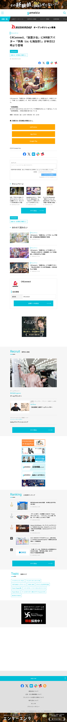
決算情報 (56, 19)
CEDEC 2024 (31, 584)
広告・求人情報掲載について (34, 694)
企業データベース (17, 19)
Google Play (33, 141)
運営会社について (33, 691)
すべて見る (33, 211)
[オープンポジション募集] (33, 27)
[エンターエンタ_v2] (34, 327)
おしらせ (33, 703)
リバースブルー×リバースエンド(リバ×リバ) (35, 588)
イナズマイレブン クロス (18, 580)
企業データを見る (33, 303)
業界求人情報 (31, 19)
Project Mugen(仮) (16, 588)
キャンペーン (14, 33)
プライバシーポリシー (33, 706)
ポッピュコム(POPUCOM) (42, 584)
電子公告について (33, 700)
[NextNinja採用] (33, 614)
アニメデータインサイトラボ (33, 580)
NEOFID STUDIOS (16, 595)
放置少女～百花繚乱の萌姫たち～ (19, 55)
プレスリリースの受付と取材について (33, 697)
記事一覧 (5, 19)
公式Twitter (33, 127)
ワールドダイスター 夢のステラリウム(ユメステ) (33, 592)
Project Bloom (15, 592)
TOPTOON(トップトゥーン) (18, 584)
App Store (33, 134)
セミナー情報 (44, 19)
